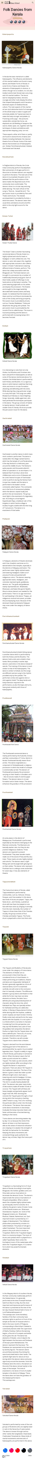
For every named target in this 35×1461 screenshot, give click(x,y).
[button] (2, 2)
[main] (17, 13)
